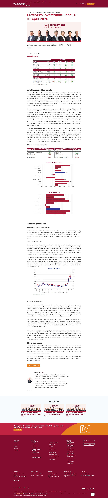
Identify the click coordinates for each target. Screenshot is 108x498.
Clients (28, 5)
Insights (51, 2)
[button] (54, 53)
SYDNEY (16, 471)
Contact (90, 3)
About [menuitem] (15, 446)
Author (42, 372)
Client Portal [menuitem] (17, 450)
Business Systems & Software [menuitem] (36, 450)
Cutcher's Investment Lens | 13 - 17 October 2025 (75, 414)
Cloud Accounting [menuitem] (36, 452)
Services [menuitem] (16, 441)
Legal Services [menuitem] (70, 451)
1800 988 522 (85, 474)
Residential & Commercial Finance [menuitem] (54, 449)
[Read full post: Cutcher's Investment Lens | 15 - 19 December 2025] (31, 411)
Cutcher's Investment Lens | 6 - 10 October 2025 (53, 414)
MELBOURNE (34, 471)
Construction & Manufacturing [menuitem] (70, 446)
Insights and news (37, 12)
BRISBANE (50, 471)
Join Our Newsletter (88, 440)
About (43, 2)
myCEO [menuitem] (51, 446)
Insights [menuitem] (16, 448)
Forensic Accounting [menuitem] (36, 457)
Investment (31, 391)
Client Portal (89, 444)
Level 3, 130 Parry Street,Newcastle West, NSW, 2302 (70, 475)
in (29, 47)
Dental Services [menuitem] (70, 448)
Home (29, 12)
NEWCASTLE (67, 471)
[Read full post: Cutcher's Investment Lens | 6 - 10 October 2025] (54, 411)
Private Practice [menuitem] (70, 461)
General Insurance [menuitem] (53, 442)
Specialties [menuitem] (69, 493)
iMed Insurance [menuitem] (52, 444)
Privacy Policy (39, 493)
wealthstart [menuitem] (52, 459)
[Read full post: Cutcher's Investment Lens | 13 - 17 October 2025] (76, 411)
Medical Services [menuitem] (70, 453)
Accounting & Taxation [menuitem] (35, 442)
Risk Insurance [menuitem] (52, 452)
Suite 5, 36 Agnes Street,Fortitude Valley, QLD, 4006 (53, 475)
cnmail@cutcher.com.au (88, 475)
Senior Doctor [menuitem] (70, 463)
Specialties (36, 2)
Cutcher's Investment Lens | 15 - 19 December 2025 (31, 414)
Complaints (45, 493)
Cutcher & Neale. (20, 493)
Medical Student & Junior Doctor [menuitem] (71, 456)
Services (28, 2)
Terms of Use (33, 493)
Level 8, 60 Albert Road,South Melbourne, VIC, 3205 (37, 475)
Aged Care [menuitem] (34, 444)
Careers (82, 3)
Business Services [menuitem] (36, 447)
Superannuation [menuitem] (53, 454)
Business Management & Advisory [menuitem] (70, 442)
